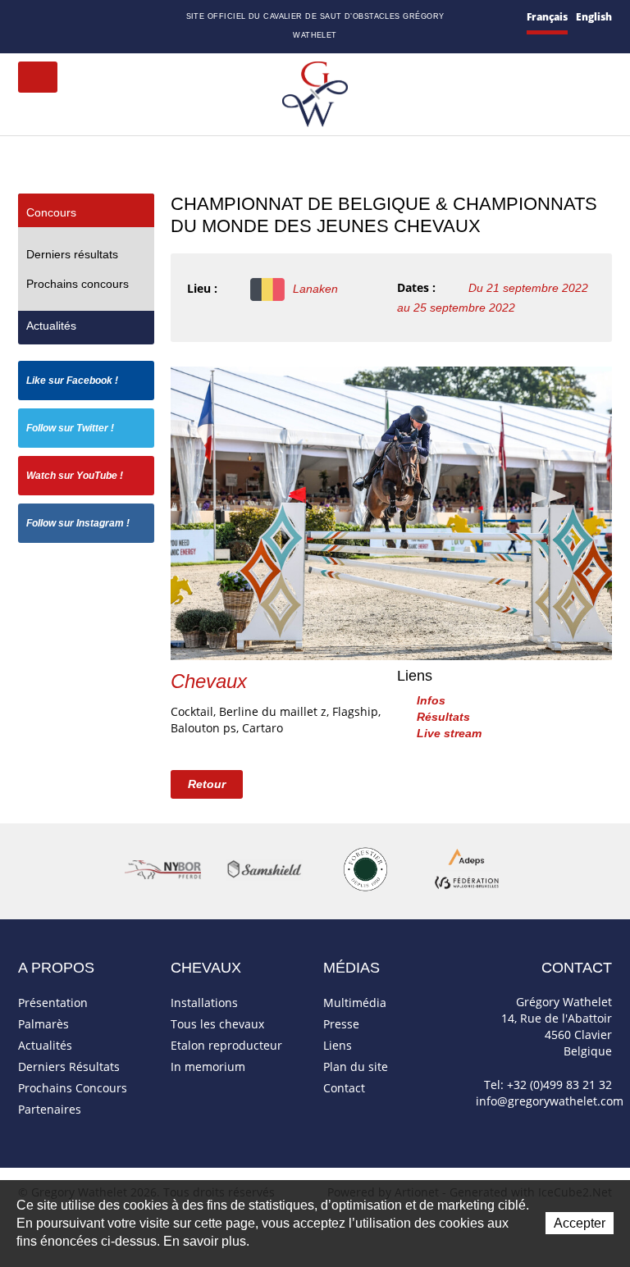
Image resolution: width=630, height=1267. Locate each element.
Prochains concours (77, 283)
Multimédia (354, 1002)
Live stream (449, 733)
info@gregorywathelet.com (549, 1101)
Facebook (87, 16)
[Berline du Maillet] (391, 512)
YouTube (125, 18)
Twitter (105, 17)
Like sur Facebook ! (72, 380)
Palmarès (43, 1024)
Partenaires (49, 1109)
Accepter (579, 1223)
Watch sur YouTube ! (74, 475)
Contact (45, 18)
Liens (337, 1045)
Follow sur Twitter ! (70, 428)
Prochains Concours (72, 1088)
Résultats (443, 716)
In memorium (208, 1066)
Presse (341, 1024)
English (594, 17)
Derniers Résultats (69, 1066)
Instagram (145, 15)
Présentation (53, 1002)
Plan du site (68, 18)
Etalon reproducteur (226, 1045)
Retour (207, 784)
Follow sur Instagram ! (78, 523)
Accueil (24, 17)
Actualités (51, 325)
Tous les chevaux (217, 1024)
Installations (204, 1002)
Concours (51, 212)
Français (547, 17)
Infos (431, 700)
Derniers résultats (72, 254)
